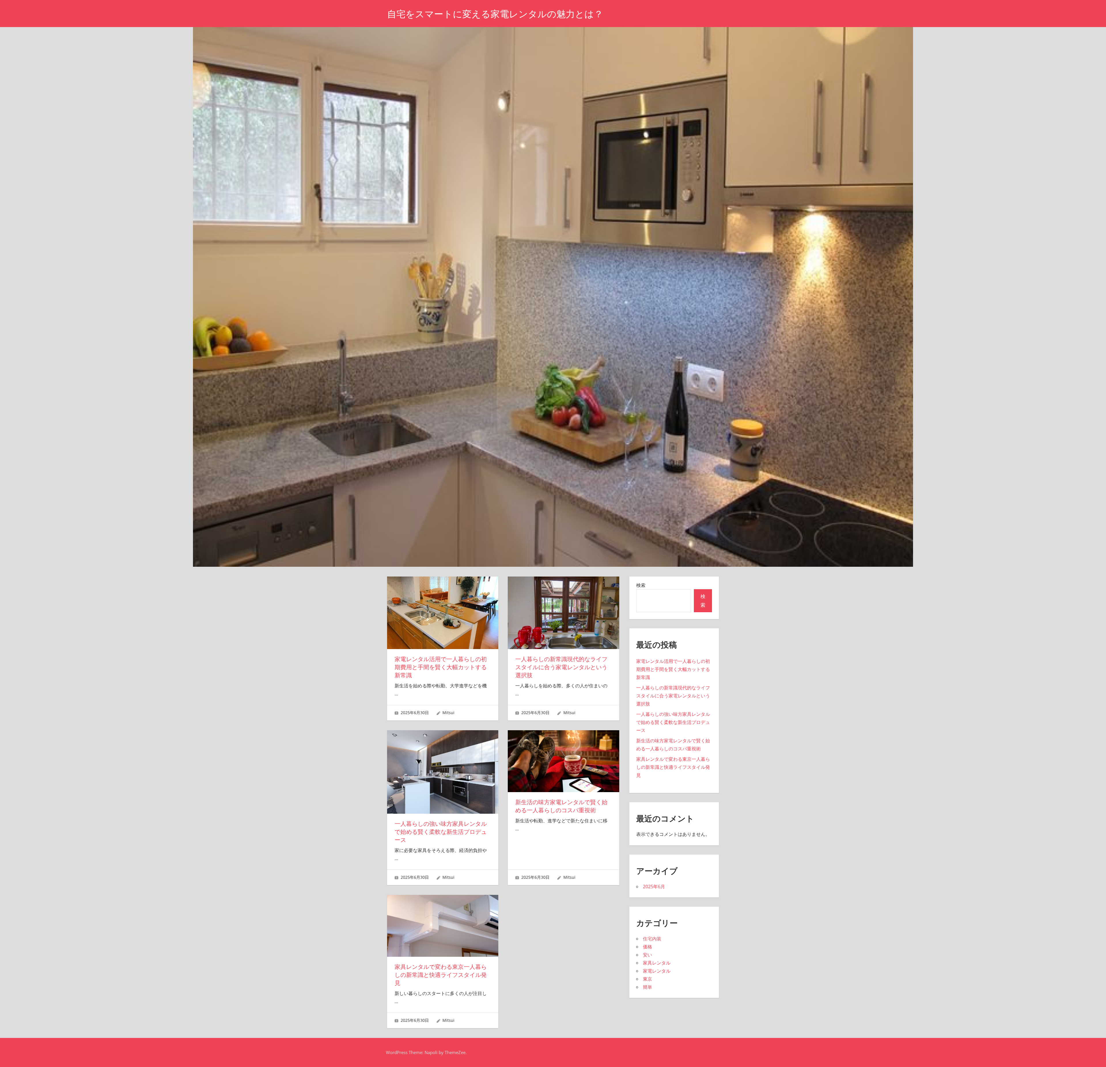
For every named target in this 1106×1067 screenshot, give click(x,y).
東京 (647, 979)
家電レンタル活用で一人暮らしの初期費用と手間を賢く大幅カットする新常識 (441, 667)
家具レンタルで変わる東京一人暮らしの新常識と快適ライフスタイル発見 (441, 974)
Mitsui (448, 712)
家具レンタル (657, 963)
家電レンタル (657, 971)
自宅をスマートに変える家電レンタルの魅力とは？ (495, 14)
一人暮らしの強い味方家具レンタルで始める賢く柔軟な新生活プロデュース (441, 831)
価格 (647, 947)
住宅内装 (652, 938)
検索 (640, 585)
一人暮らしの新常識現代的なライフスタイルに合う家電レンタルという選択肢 (561, 667)
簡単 (647, 987)
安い (647, 955)
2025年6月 (654, 886)
